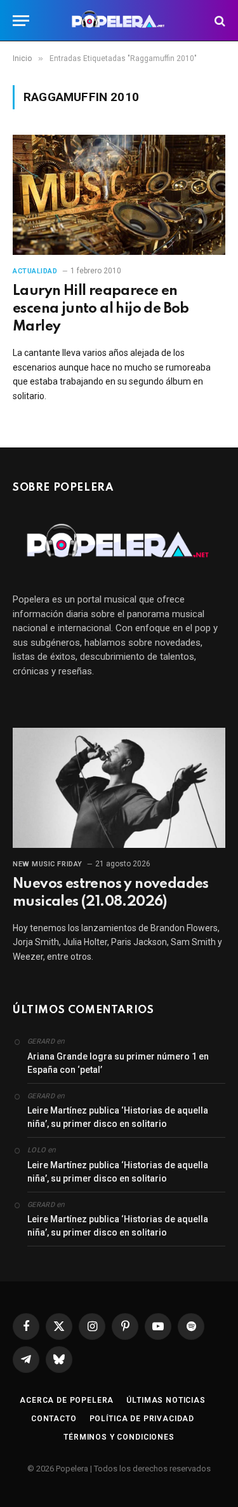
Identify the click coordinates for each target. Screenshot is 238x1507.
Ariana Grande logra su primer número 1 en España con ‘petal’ (118, 1063)
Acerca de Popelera (67, 1400)
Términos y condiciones (118, 1437)
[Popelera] (119, 20)
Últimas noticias (165, 1400)
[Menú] (21, 20)
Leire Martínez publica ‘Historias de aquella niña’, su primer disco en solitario (117, 1117)
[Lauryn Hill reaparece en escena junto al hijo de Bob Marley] (119, 194)
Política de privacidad (141, 1418)
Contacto (54, 1418)
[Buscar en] (218, 20)
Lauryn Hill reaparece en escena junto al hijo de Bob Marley (101, 309)
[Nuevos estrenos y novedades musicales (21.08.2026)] (119, 787)
